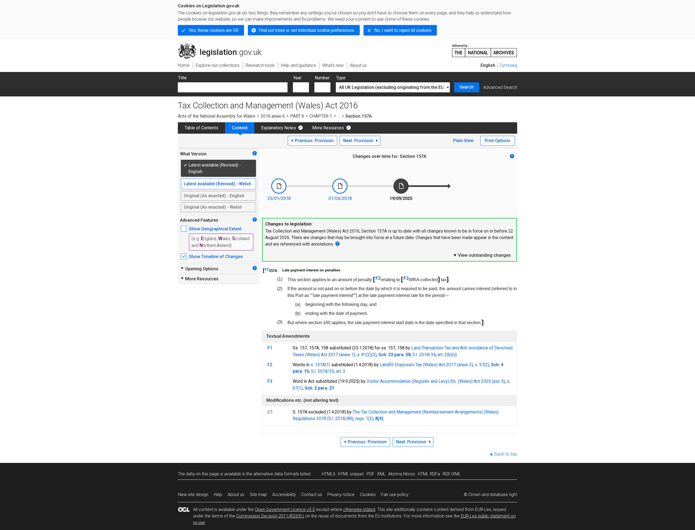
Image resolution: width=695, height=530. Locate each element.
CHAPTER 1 (320, 116)
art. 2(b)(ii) (447, 354)
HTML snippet (351, 473)
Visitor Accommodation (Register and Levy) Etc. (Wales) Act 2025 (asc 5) (436, 381)
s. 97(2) (482, 364)
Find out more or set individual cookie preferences (306, 30)
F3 (406, 278)
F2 (378, 278)
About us (236, 494)
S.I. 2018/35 (322, 371)
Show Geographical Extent (215, 228)
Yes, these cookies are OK (214, 30)
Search (467, 87)
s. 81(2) (364, 354)
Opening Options (199, 268)
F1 (267, 270)
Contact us (311, 494)
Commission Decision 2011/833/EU (270, 516)
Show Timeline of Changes (216, 256)
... (338, 116)
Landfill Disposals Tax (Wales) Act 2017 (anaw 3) (426, 364)
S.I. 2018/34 (424, 354)
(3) (374, 354)
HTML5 (328, 473)
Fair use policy (395, 494)
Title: (182, 77)
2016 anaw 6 (273, 116)
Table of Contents (201, 127)
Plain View (463, 140)
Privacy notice (341, 494)
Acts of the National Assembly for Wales (216, 116)
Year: (297, 77)
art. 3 (340, 371)
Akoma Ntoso (401, 473)
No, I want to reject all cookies (402, 30)
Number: (322, 77)
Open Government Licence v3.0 (285, 509)
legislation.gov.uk (223, 45)
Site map (258, 494)
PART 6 (297, 116)
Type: (341, 77)
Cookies (368, 494)
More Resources (328, 127)
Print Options (497, 140)
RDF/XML (452, 473)
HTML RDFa (429, 473)
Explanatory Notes (278, 127)
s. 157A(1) (320, 364)
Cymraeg (508, 65)
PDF (370, 473)
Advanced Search (500, 87)
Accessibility (284, 494)
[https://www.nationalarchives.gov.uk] (484, 48)
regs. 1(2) (364, 418)
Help (218, 494)
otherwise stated (359, 509)
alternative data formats (276, 473)
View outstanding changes (482, 255)
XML (381, 473)
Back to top (505, 454)
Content (240, 127)
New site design (193, 494)
